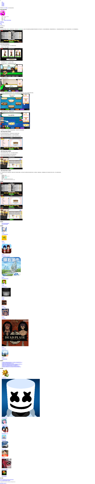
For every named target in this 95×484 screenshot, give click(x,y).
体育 (11, 479)
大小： (3, 17)
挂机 (13, 479)
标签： (3, 20)
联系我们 (6, 480)
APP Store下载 (2, 22)
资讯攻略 (3, 4)
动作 (2, 479)
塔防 (10, 479)
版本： (3, 18)
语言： (3, 19)
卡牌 (7, 479)
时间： (3, 16)
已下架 (1, 24)
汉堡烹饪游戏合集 (8, 20)
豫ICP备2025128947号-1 (3, 483)
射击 (5, 479)
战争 (6, 479)
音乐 (9, 479)
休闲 (3, 479)
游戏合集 (3, 5)
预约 (0, 23)
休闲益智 (5, 20)
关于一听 (1, 480)
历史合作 (9, 480)
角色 (1, 479)
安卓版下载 (1, 21)
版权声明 (4, 480)
